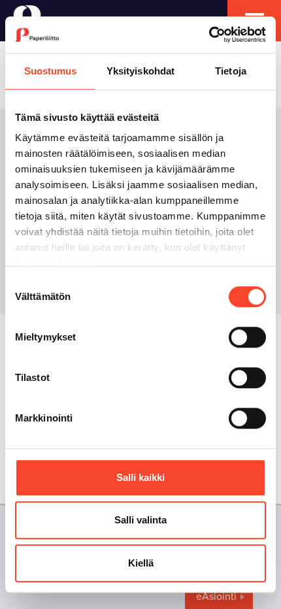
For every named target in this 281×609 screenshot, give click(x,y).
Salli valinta (140, 519)
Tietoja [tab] (230, 70)
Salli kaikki (140, 477)
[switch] (247, 337)
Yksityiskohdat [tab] (140, 70)
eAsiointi (216, 596)
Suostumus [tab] (50, 70)
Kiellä (141, 562)
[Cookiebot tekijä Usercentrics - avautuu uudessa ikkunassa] (209, 34)
